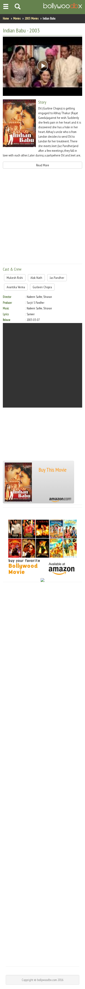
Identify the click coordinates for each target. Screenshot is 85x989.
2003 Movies (31, 18)
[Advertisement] (42, 218)
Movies (17, 18)
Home (6, 18)
